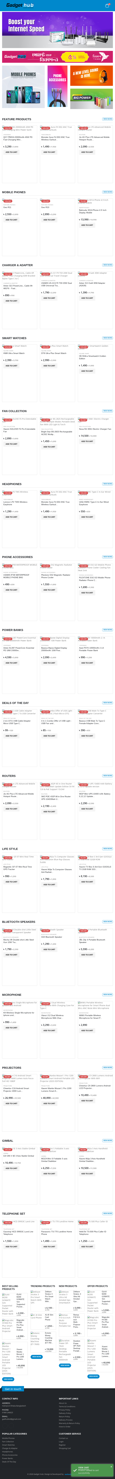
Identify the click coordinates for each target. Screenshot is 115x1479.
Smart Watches (8, 1445)
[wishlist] (22, 152)
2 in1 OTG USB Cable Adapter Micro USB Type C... (17, 722)
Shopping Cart (65, 1448)
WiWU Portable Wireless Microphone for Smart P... (90, 1016)
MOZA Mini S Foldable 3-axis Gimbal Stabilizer (54, 1160)
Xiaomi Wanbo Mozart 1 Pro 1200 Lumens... (21, 1354)
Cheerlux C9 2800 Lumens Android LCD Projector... (95, 1087)
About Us (63, 1403)
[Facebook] (5, 1425)
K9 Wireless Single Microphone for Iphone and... (18, 1014)
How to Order (64, 1426)
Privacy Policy (64, 1410)
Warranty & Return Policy (69, 1423)
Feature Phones (9, 205)
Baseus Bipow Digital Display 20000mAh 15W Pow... (54, 649)
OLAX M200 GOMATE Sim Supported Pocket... (21, 1300)
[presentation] (4, 147)
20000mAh (7, 135)
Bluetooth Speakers (11, 937)
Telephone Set (8, 1229)
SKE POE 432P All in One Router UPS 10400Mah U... (56, 797)
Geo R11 (7, 207)
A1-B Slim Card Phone (49, 1317)
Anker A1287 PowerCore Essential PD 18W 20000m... (18, 649)
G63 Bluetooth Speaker (51, 937)
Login (61, 1441)
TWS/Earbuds (46, 135)
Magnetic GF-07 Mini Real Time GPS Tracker (17, 868)
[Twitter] (11, 1425)
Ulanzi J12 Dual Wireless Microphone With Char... (52, 1016)
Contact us (63, 1438)
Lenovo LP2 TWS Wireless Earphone (15, 503)
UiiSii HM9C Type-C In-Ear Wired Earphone (94, 503)
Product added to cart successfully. (88, 1471)
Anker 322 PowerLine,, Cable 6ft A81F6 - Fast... (17, 287)
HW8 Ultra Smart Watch (14, 353)
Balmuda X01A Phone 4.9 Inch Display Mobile (92, 211)
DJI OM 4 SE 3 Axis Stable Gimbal (18, 1156)
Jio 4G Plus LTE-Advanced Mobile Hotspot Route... (94, 138)
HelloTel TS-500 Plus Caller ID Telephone (92, 1232)
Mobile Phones (8, 1438)
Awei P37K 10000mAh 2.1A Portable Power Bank (91, 649)
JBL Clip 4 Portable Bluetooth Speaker (92, 941)
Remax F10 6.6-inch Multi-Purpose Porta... (76, 1321)
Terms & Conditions (67, 1406)
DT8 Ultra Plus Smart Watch (53, 353)
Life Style (6, 864)
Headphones (7, 1451)
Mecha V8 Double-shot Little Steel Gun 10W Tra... (18, 941)
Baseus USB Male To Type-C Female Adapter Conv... (92, 722)
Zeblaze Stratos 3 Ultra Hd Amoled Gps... (77, 1296)
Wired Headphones (86, 499)
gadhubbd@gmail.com (11, 1419)
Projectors (7, 1086)
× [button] (111, 1466)
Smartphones (84, 208)
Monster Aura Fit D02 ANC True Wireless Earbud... (55, 138)
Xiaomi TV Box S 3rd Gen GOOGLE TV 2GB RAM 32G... (95, 868)
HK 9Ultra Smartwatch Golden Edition (92, 357)
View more (107, 119)
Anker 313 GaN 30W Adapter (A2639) (92, 284)
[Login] (93, 5)
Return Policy (64, 1416)
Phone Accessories (10, 572)
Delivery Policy (65, 1413)
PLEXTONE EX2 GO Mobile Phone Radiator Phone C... (94, 578)
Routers (82, 135)
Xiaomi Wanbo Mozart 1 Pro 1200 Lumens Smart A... (56, 1089)
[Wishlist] (100, 5)
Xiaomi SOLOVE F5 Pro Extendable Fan (19, 430)
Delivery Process (66, 1420)
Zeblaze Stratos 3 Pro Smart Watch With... (49, 1296)
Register (62, 1445)
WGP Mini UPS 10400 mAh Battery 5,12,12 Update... (94, 795)
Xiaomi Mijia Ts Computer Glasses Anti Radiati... (56, 870)
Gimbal (5, 1153)
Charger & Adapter (10, 283)
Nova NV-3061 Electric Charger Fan (95, 429)
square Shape (8, 351)
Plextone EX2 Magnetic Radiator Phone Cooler (55, 576)
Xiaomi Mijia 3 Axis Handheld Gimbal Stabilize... (92, 1160)
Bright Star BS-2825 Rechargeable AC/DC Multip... (56, 433)
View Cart (83, 1467)
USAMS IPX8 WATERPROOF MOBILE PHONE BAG (16, 576)
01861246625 (7, 1412)
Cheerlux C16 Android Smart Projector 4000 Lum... (16, 1089)
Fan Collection (9, 426)
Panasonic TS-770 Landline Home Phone (56, 1232)
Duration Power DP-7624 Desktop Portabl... (77, 1346)
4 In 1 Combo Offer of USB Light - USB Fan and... (56, 722)
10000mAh (82, 645)
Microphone (8, 1010)
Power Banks (7, 1458)
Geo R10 (45, 207)
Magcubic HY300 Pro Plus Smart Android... (21, 1325)
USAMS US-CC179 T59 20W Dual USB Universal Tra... (56, 284)
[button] (86, 6)
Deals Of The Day (9, 718)
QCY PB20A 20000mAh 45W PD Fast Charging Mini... (17, 138)
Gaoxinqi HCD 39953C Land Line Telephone (18, 1232)
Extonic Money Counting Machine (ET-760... (49, 1338)
